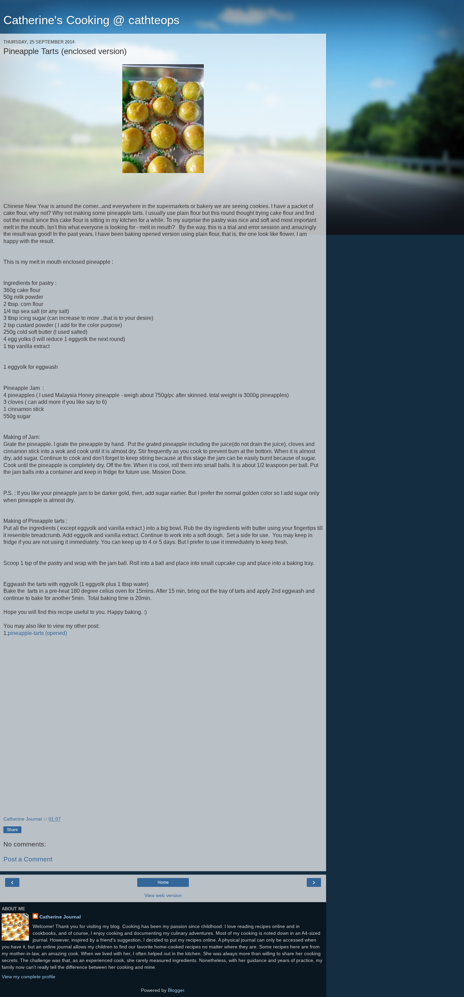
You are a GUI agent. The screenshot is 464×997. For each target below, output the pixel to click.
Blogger (176, 990)
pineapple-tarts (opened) (37, 633)
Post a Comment (27, 859)
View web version (163, 895)
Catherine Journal (60, 916)
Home (163, 882)
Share (12, 829)
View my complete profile (28, 976)
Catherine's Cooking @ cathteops (91, 20)
